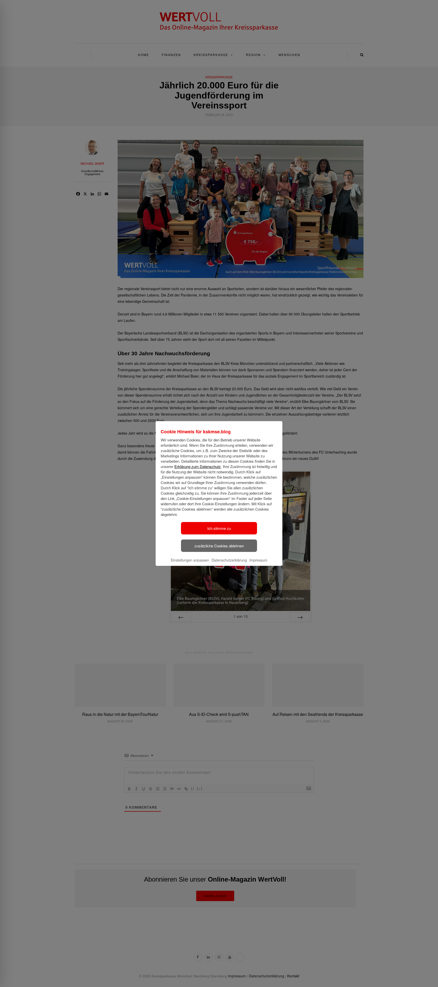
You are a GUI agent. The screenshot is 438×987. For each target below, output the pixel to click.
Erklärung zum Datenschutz (197, 466)
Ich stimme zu (219, 528)
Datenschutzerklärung (229, 560)
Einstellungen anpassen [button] (190, 560)
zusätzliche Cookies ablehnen (219, 545)
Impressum (258, 560)
